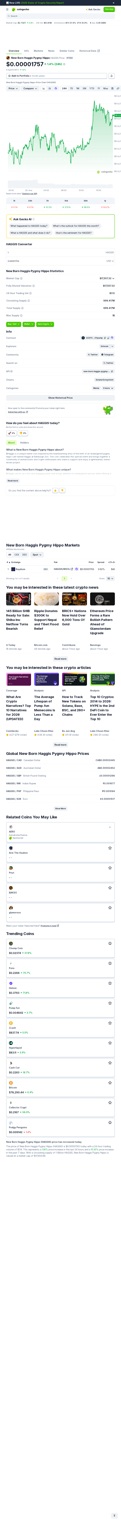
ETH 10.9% (82, 23)
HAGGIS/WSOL (62, 569)
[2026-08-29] (112, 88)
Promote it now (48, 925)
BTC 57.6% (71, 23)
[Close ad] (109, 827)
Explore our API (29, 193)
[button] (104, 346)
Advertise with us (16, 412)
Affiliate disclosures (15, 549)
